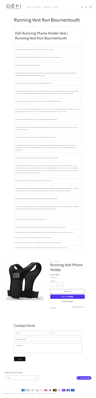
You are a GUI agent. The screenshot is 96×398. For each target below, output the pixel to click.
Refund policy (22, 393)
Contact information (51, 393)
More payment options (67, 301)
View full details (77, 307)
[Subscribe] (36, 378)
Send (19, 359)
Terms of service (41, 393)
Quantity (52, 281)
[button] (82, 7)
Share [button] (54, 308)
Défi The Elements (13, 393)
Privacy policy (31, 393)
